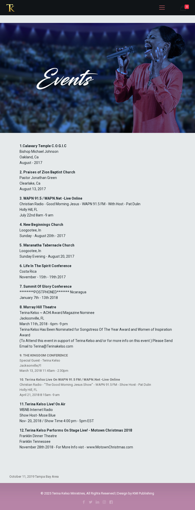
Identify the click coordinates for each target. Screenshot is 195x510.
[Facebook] (83, 502)
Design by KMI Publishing (135, 493)
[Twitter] (90, 502)
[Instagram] (104, 502)
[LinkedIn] (97, 502)
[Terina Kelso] (10, 7)
